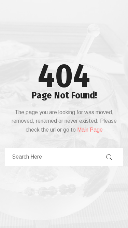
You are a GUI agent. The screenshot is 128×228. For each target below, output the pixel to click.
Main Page (90, 130)
